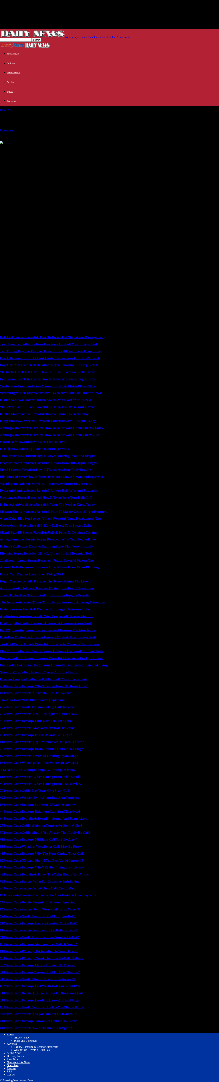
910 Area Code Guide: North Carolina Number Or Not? (39, 937)
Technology (12, 101)
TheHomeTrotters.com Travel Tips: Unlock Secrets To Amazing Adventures (53, 602)
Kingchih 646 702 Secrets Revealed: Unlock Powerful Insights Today (48, 421)
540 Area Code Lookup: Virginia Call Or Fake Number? (40, 972)
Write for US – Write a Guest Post (32, 1049)
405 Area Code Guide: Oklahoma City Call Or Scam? (38, 707)
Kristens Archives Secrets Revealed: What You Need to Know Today (47, 504)
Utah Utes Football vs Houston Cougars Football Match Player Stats (48, 637)
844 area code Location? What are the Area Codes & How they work (48, 895)
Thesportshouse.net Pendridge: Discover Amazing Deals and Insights (48, 456)
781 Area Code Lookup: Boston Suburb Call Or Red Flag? (41, 749)
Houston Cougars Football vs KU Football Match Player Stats (43, 679)
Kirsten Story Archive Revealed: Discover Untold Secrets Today (44, 414)
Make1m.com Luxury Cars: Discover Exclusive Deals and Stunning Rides (51, 651)
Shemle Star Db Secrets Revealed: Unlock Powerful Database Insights (48, 532)
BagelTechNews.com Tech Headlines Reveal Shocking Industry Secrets (49, 365)
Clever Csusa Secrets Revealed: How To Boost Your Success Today (46, 525)
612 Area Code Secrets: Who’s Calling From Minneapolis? (41, 777)
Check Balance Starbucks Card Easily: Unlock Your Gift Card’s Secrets (50, 358)
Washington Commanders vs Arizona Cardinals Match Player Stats (47, 386)
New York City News (18, 1062)
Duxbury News (15, 1056)
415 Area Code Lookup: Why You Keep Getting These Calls (42, 853)
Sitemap (11, 1068)
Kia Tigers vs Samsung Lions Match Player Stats (34, 449)
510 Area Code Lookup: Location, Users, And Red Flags (39, 1000)
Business (11, 63)
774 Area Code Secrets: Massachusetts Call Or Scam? (37, 728)
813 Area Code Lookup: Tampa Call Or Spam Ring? (38, 769)
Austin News (14, 1052)
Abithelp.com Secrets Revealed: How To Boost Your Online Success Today (51, 428)
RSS (9, 1071)
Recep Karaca (7, 130)
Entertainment (13, 72)
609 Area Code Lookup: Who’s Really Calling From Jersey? (42, 867)
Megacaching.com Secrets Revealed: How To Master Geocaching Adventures (53, 511)
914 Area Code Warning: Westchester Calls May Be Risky (40, 846)
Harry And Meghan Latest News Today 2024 (31, 574)
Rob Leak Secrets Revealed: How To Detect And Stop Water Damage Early (52, 337)
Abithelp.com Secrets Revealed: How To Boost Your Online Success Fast (50, 435)
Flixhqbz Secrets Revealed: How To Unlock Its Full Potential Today (47, 553)
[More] (43, 147)
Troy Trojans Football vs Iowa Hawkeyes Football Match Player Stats (49, 344)
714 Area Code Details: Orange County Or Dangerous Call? (42, 993)
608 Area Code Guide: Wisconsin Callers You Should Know (42, 1007)
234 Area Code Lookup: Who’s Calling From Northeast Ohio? (44, 686)
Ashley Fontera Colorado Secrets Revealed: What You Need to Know (48, 539)
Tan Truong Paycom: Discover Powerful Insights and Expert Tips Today (51, 351)
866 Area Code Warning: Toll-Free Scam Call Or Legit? (39, 762)
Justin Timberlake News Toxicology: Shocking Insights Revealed (45, 595)
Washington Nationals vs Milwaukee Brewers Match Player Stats (45, 483)
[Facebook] (31, 147)
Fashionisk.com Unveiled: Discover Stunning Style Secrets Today (45, 609)
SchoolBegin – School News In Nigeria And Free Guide (38, 672)
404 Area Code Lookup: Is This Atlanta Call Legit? (36, 735)
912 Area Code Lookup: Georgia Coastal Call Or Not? (38, 923)
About (10, 1034)
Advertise (12, 1043)
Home (3, 109)
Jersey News (13, 54)
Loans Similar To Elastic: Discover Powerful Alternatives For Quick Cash (51, 658)
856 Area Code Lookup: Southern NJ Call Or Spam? (37, 804)
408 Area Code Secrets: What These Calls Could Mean (38, 888)
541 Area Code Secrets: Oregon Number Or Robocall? (38, 1014)
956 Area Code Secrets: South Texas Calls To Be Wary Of (40, 909)
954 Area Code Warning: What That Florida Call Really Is (41, 958)
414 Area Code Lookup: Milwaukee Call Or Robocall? (38, 1021)
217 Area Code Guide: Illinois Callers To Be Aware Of (37, 979)
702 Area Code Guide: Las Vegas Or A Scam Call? (35, 790)
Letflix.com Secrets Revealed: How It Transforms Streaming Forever (48, 379)
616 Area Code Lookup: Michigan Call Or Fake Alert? (38, 839)
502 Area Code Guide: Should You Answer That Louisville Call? (45, 832)
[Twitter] (6, 147)
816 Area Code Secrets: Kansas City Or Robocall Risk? (38, 930)
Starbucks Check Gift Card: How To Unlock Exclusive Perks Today (47, 372)
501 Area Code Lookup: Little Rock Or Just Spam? (36, 721)
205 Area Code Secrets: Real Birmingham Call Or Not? (39, 714)
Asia (9, 109)
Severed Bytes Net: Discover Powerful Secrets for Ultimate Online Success (51, 393)
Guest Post (12, 1065)
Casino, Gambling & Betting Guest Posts (36, 1046)
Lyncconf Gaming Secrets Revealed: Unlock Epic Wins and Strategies (48, 490)
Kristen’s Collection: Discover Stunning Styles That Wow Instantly (46, 546)
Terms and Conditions (25, 1040)
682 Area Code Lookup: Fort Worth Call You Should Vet (40, 986)
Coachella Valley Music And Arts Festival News (33, 441)
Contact (11, 1074)
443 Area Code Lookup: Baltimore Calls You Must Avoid (40, 811)
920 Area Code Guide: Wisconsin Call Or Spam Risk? (38, 916)
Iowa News (13, 1059)
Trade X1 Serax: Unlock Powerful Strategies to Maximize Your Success (49, 644)
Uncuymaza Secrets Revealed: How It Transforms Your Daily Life (46, 497)
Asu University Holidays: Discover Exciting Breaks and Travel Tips (47, 588)
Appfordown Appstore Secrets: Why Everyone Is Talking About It (46, 616)
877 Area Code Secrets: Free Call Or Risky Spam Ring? (39, 756)
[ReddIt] (18, 147)
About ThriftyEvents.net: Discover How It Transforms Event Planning (49, 567)
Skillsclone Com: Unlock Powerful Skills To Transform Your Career (47, 407)
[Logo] (12, 47)
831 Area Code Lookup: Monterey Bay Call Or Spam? (38, 944)
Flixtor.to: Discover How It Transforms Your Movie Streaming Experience (51, 476)
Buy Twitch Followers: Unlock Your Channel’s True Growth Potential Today (54, 665)
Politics (10, 82)
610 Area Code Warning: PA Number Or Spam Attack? (39, 951)
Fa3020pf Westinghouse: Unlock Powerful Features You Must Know (48, 630)
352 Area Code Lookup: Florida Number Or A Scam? (38, 965)
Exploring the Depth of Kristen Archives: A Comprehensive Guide (46, 623)
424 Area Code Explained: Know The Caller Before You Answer (45, 874)
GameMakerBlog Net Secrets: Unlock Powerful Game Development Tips (50, 518)
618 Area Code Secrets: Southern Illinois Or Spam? (36, 1028)
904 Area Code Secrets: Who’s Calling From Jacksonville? (41, 784)
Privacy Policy (21, 1037)
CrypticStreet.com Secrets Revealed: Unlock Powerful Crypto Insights (49, 463)
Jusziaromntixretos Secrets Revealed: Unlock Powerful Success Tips (47, 560)
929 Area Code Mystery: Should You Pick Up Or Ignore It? (41, 860)
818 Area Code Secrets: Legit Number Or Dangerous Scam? (42, 742)
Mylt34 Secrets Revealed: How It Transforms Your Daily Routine (45, 469)
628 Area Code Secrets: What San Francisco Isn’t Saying (40, 881)
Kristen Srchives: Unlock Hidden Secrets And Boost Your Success (45, 400)
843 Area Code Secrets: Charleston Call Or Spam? (35, 693)
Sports (10, 91)
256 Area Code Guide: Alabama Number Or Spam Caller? (41, 825)
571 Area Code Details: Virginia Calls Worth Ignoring (37, 902)
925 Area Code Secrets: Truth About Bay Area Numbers (39, 797)
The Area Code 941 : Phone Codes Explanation (33, 700)
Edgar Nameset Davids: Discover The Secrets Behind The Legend (45, 581)
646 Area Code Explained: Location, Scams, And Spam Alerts (43, 818)
